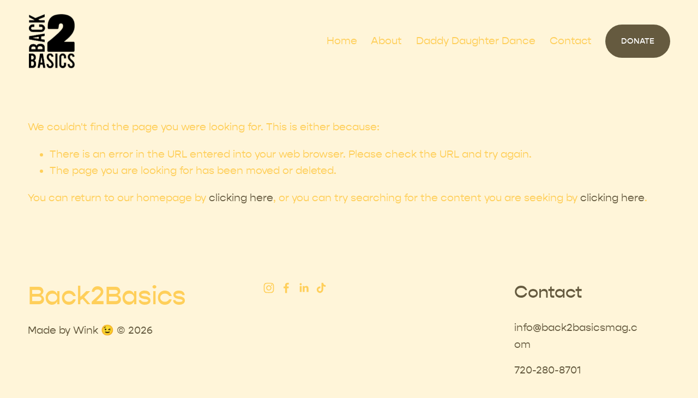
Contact (571, 41)
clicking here (241, 198)
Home (342, 41)
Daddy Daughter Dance (475, 41)
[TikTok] (321, 287)
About (386, 41)
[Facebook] (286, 287)
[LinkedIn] (303, 287)
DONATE (637, 41)
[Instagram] (268, 287)
